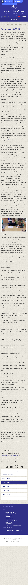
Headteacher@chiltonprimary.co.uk (13, 530)
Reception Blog (7, 475)
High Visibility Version (8, 538)
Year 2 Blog (24, 26)
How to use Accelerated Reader (16, 142)
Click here (8, 140)
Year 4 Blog (6, 490)
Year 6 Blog (6, 498)
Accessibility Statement (19, 538)
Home (12, 24)
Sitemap (14, 539)
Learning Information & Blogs (12, 471)
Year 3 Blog (6, 486)
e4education (20, 543)
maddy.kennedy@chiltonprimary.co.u (10, 455)
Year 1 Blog (6, 478)
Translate (23, 16)
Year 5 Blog (6, 494)
